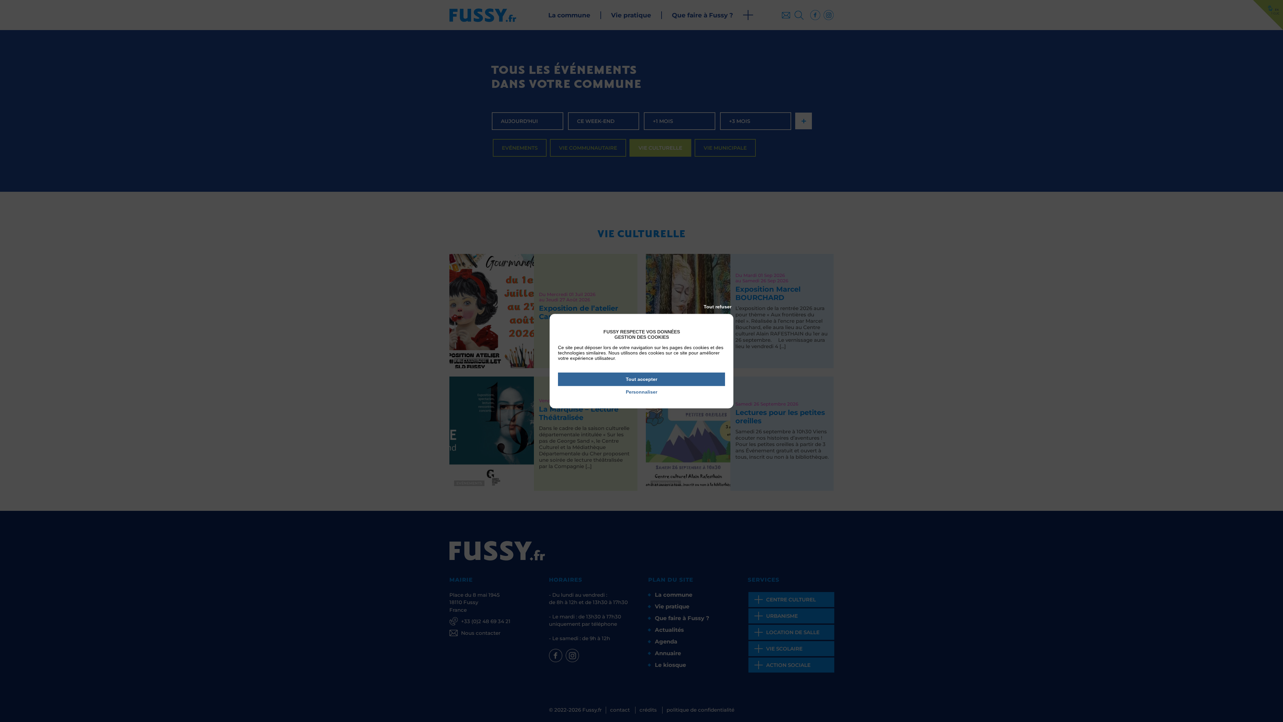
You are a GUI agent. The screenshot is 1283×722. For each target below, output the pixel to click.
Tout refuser (717, 306)
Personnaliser (641, 392)
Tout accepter (641, 379)
